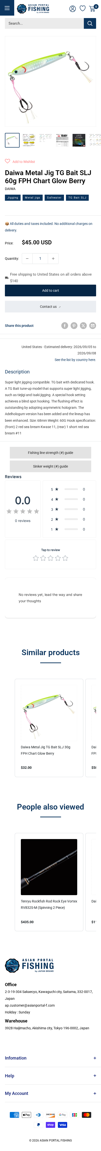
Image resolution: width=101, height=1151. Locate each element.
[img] (22, 512)
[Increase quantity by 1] (53, 258)
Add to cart (50, 290)
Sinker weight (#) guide (50, 466)
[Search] (90, 23)
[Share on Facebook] (64, 325)
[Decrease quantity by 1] (27, 258)
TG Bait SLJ (77, 197)
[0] (92, 9)
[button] (20, 162)
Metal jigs (32, 197)
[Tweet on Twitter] (83, 325)
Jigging (12, 197)
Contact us (48, 307)
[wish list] (83, 7)
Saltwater (54, 197)
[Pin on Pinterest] (74, 325)
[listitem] (49, 728)
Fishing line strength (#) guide (50, 453)
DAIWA (10, 189)
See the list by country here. (75, 360)
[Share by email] (92, 325)
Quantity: (12, 258)
